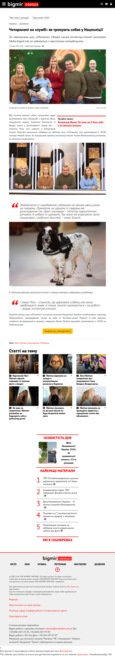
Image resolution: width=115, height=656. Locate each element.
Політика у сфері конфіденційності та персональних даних (38, 610)
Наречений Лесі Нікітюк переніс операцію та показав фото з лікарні (19, 379)
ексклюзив (33, 343)
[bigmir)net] (16, 4)
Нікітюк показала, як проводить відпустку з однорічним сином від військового (88, 412)
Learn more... (83, 654)
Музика (42, 564)
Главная (13, 23)
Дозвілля (24, 23)
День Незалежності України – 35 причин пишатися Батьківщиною (59, 503)
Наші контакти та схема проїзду (24, 605)
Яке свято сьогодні (19, 17)
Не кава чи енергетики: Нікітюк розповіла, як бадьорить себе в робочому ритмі (19, 413)
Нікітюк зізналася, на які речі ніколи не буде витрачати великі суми (54, 412)
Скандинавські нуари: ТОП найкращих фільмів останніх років (60, 491)
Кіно (27, 564)
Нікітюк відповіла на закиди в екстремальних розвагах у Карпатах (54, 379)
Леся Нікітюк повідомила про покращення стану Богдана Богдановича (87, 379)
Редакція (13, 599)
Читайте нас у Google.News (57, 331)
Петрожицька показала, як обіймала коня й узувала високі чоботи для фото (58, 528)
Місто (13, 564)
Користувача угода (18, 616)
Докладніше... (66, 651)
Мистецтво (80, 564)
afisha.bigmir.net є (72, 587)
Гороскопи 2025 (41, 17)
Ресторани (60, 564)
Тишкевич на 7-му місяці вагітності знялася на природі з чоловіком (60, 515)
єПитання (44, 343)
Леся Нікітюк (20, 343)
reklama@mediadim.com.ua (58, 628)
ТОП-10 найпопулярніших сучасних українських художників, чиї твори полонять (60, 481)
